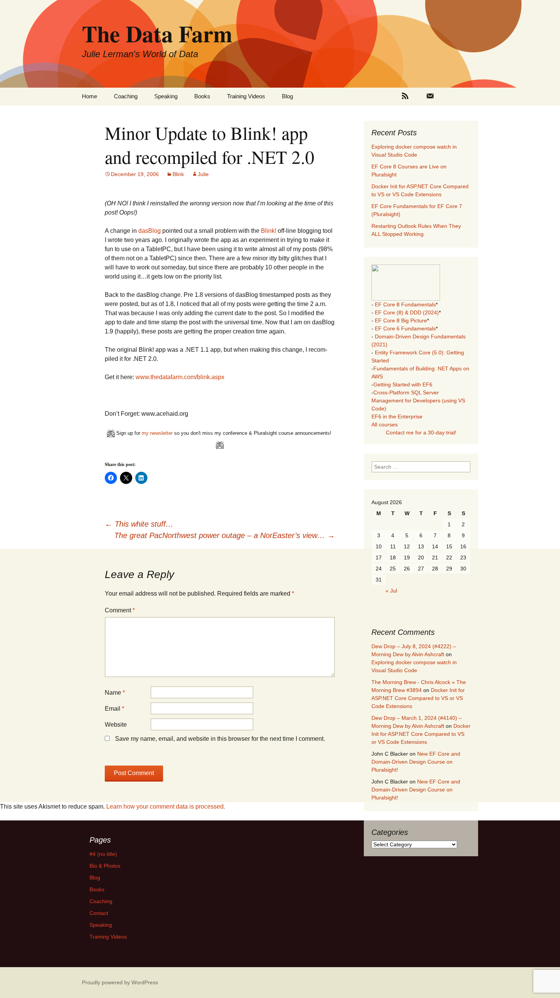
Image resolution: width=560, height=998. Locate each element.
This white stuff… (139, 524)
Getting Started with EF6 (402, 384)
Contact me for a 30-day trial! (421, 432)
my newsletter (157, 433)
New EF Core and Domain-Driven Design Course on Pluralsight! (415, 762)
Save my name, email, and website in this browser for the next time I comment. (220, 738)
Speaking (166, 96)
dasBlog (149, 230)
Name (115, 692)
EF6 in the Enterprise (396, 416)
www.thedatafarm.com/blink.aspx (180, 377)
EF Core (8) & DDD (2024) (407, 312)
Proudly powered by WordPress (120, 982)
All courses (384, 424)
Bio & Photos (105, 866)
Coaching (126, 96)
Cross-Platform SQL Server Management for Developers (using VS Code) (418, 400)
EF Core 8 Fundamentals (405, 304)
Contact (99, 913)
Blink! (268, 230)
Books (202, 96)
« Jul (391, 591)
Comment (120, 610)
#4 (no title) (103, 854)
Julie (203, 174)
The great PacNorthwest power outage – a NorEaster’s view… (224, 535)
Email (114, 708)
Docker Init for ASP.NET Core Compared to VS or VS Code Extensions (418, 698)
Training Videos (246, 96)
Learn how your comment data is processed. (165, 806)
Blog (287, 96)
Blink (178, 174)
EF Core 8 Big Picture (401, 320)
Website (116, 724)
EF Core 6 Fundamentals (405, 328)
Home (89, 96)
